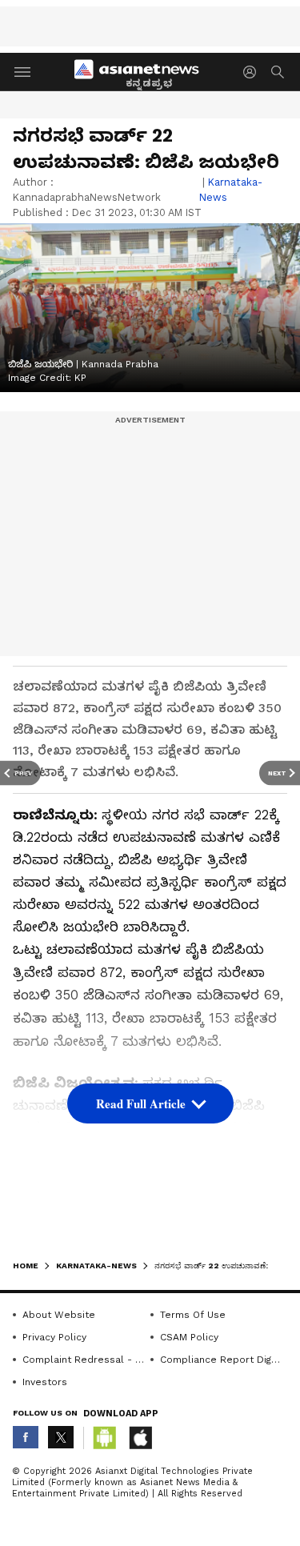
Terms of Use (193, 1314)
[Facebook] (25, 1437)
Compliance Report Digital (221, 1359)
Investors (44, 1382)
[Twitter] (61, 1437)
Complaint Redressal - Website (83, 1359)
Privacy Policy (54, 1337)
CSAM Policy (189, 1337)
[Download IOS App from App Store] (140, 1438)
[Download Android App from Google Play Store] (105, 1438)
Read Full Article (141, 1103)
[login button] (253, 72)
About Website (58, 1314)
